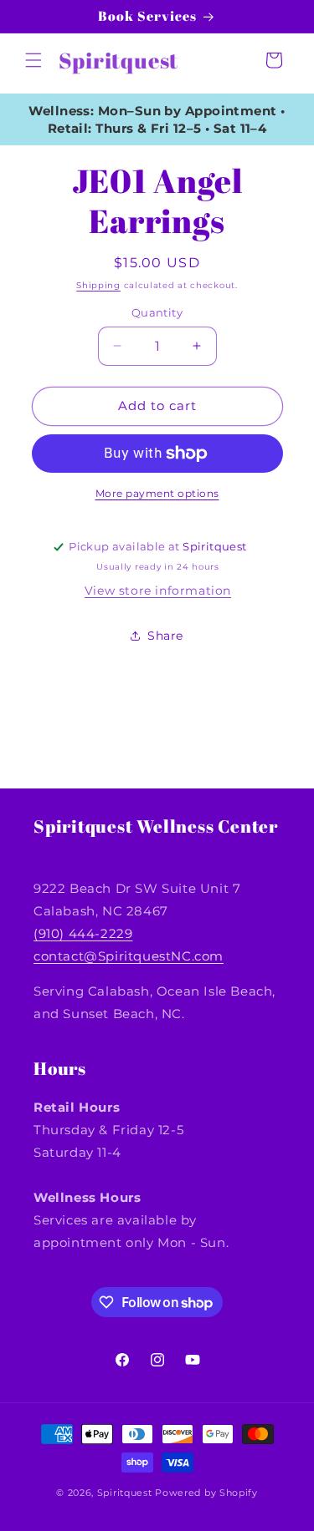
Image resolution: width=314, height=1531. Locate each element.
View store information (158, 590)
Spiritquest (124, 1492)
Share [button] (165, 635)
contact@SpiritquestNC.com (128, 956)
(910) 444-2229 (82, 933)
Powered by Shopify (206, 1492)
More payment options (157, 493)
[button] (33, 60)
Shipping (98, 285)
